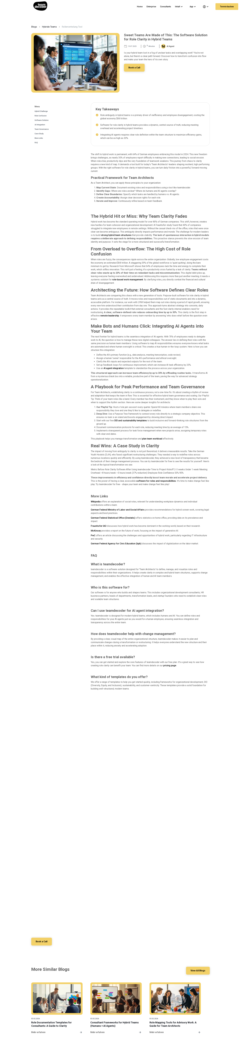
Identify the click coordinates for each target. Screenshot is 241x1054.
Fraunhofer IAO (98, 526)
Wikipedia (96, 501)
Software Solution (42, 120)
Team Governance (42, 129)
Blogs (34, 26)
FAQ (36, 143)
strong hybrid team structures (116, 235)
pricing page (169, 665)
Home (140, 6)
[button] (180, 6)
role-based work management (127, 279)
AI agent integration (114, 368)
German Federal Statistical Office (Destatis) (113, 518)
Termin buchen (227, 6)
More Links (39, 138)
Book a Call (134, 67)
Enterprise (151, 6)
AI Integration (40, 125)
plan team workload (152, 438)
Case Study (39, 134)
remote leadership (109, 315)
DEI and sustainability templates (130, 420)
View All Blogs (198, 970)
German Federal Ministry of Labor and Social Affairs (117, 509)
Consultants (165, 6)
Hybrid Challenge (41, 111)
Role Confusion (41, 116)
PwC (93, 535)
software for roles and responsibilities (156, 481)
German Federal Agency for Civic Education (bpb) (116, 543)
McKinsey (96, 530)
